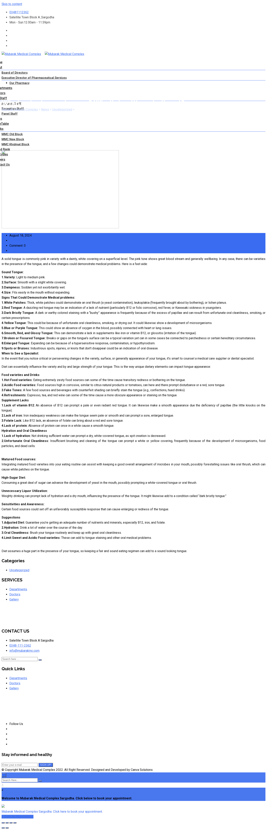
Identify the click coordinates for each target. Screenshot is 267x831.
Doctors (14, 594)
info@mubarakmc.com (24, 650)
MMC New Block (13, 139)
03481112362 (19, 12)
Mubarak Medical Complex (27, 240)
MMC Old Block (12, 134)
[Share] (7, 822)
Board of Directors (15, 72)
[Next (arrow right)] (7, 827)
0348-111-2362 (20, 645)
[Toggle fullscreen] (11, 822)
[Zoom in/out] (14, 822)
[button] (133, 809)
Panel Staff (10, 113)
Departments (18, 589)
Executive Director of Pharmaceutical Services (34, 77)
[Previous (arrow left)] (3, 827)
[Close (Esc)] (3, 822)
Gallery (14, 599)
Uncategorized (19, 251)
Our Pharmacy (19, 83)
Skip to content (12, 4)
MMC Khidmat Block (15, 144)
